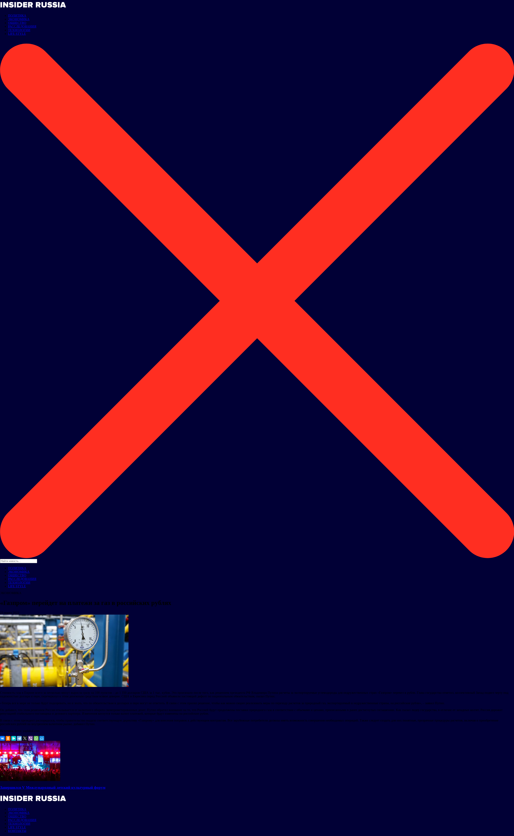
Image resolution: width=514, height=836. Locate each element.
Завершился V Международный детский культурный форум (52, 787)
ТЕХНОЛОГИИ (19, 30)
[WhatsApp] (36, 738)
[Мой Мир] (41, 738)
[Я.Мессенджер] (13, 738)
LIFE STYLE (17, 33)
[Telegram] (19, 738)
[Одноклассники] (8, 738)
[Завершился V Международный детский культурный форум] (30, 780)
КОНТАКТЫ (17, 831)
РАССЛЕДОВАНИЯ (22, 26)
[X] (24, 738)
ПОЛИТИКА (17, 15)
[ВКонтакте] (2, 738)
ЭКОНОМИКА (19, 19)
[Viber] (30, 738)
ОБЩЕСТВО (17, 23)
